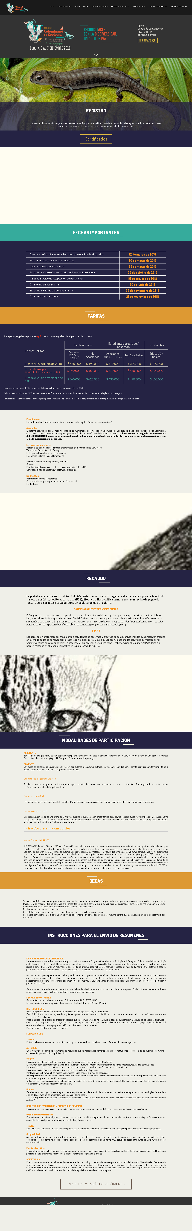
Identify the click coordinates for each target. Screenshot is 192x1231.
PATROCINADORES (100, 7)
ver (131, 868)
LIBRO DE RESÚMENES (158, 7)
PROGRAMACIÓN (81, 7)
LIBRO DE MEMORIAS (178, 7)
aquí (38, 336)
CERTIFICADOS (139, 7)
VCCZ (52, 7)
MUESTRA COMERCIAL (120, 7)
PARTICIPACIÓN (64, 7)
